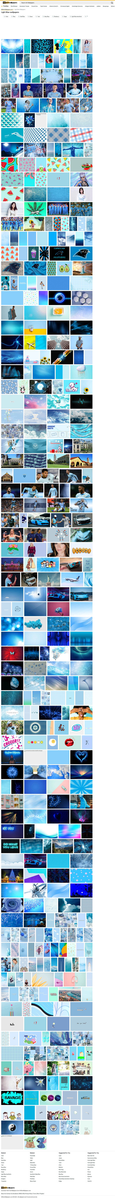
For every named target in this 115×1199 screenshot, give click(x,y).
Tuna (60, 1162)
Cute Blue (32, 1169)
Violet (31, 1158)
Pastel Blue (61, 1160)
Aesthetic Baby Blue (35, 1174)
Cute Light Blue (91, 1160)
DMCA (20, 1193)
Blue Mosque (14, 6)
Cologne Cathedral (89, 6)
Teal (38, 16)
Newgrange (106, 6)
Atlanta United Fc (53, 6)
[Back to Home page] (10, 3)
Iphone (89, 1174)
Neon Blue (3, 1176)
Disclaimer (15, 1193)
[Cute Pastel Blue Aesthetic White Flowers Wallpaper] (88, 698)
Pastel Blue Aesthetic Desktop (66, 1178)
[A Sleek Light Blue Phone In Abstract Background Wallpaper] (89, 224)
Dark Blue (22, 16)
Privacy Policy (28, 1193)
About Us (3, 1193)
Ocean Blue (33, 1167)
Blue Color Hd (91, 1155)
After (60, 1165)
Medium (61, 1167)
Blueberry (56, 16)
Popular (42, 1193)
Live (88, 1169)
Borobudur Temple (24, 6)
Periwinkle (32, 1155)
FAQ (24, 1193)
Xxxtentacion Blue (92, 1158)
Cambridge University (77, 6)
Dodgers (3, 1178)
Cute (89, 1178)
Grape (65, 16)
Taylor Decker (43, 6)
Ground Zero (35, 6)
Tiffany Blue (33, 1165)
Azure (31, 1171)
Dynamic (90, 1176)
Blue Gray (61, 1169)
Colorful (89, 1181)
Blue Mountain (62, 1171)
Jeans (60, 1158)
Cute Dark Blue (91, 1165)
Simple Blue (90, 1167)
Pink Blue (32, 1178)
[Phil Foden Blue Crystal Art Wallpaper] (29, 120)
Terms (34, 1193)
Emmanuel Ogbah (65, 6)
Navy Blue (47, 16)
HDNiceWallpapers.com (7, 9)
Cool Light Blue (91, 1162)
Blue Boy (61, 1174)
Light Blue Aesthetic (77, 16)
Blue (14, 16)
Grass (31, 16)
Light (31, 1160)
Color (7, 16)
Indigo (60, 1181)
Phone (89, 1171)
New (38, 1193)
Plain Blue (32, 1176)
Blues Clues (33, 1181)
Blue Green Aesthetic (64, 1176)
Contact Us (9, 1193)
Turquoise (3, 1181)
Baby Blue (32, 1162)
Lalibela (98, 6)
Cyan (60, 1155)
